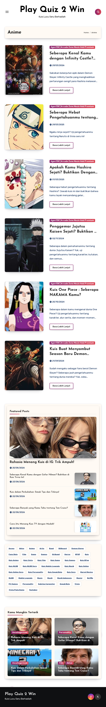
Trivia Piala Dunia (16, 590)
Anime (32, 548)
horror (67, 554)
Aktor (21, 548)
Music (40, 578)
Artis (42, 548)
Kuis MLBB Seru (30, 566)
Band (51, 548)
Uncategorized (19, 632)
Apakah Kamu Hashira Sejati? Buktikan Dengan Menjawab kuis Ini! (72, 172)
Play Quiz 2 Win (52, 10)
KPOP (77, 554)
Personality (28, 584)
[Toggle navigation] (7, 11)
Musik (49, 578)
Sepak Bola (65, 584)
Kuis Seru (71, 572)
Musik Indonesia (64, 578)
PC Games (13, 584)
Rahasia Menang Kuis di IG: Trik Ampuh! (42, 462)
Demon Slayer (77, 548)
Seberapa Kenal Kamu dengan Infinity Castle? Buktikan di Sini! (71, 58)
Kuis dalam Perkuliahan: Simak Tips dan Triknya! (34, 492)
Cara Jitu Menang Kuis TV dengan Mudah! (32, 524)
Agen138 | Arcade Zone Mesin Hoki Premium (72, 47)
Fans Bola (13, 554)
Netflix (90, 578)
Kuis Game (55, 560)
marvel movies (86, 572)
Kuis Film (42, 560)
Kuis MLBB (13, 566)
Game (33, 554)
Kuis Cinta (28, 560)
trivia (77, 584)
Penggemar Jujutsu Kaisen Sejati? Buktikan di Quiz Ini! (74, 232)
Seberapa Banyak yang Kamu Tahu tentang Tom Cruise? (39, 508)
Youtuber (33, 590)
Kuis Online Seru (16, 572)
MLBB (11, 578)
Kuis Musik (69, 566)
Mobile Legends (25, 578)
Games (44, 554)
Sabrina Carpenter (46, 584)
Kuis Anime (14, 560)
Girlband (56, 554)
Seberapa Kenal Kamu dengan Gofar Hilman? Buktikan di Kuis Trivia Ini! (76, 640)
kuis (87, 554)
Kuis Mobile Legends (51, 566)
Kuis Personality (35, 572)
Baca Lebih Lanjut (61, 90)
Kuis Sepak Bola (55, 572)
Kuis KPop (84, 560)
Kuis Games (70, 560)
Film (24, 554)
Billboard (63, 548)
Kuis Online (84, 566)
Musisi (79, 578)
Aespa (11, 548)
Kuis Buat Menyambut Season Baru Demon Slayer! (70, 354)
